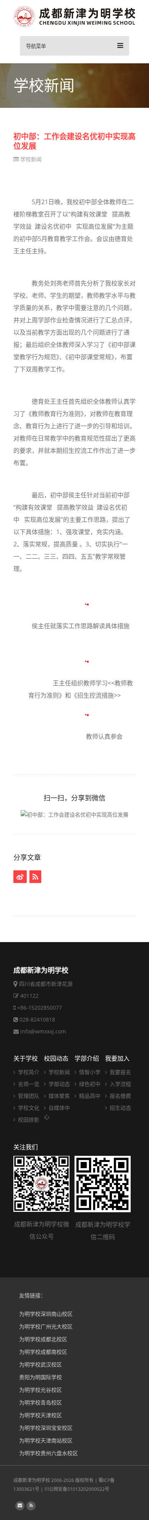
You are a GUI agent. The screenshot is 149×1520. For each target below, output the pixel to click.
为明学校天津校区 (40, 1415)
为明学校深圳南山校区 (46, 1313)
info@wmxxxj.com (43, 1031)
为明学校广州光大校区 (46, 1326)
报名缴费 (119, 1095)
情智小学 (89, 1072)
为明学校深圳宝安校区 (46, 1427)
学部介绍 (86, 1058)
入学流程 (119, 1084)
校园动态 (56, 1058)
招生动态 (119, 1107)
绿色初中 (89, 1084)
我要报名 (119, 1072)
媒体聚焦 (58, 1095)
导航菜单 (36, 46)
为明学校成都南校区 (43, 1351)
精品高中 (89, 1095)
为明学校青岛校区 (40, 1402)
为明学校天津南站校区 (46, 1440)
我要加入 (117, 1058)
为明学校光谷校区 (40, 1389)
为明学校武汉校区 (40, 1364)
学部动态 (58, 1084)
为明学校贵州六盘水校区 (48, 1453)
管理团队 (27, 1095)
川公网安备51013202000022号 (76, 1489)
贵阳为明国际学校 (40, 1377)
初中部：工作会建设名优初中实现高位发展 (74, 141)
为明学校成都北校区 (43, 1339)
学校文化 (27, 1107)
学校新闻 (30, 159)
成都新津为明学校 (31, 1480)
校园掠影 (27, 1119)
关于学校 (25, 1058)
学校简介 (27, 1072)
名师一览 (27, 1084)
